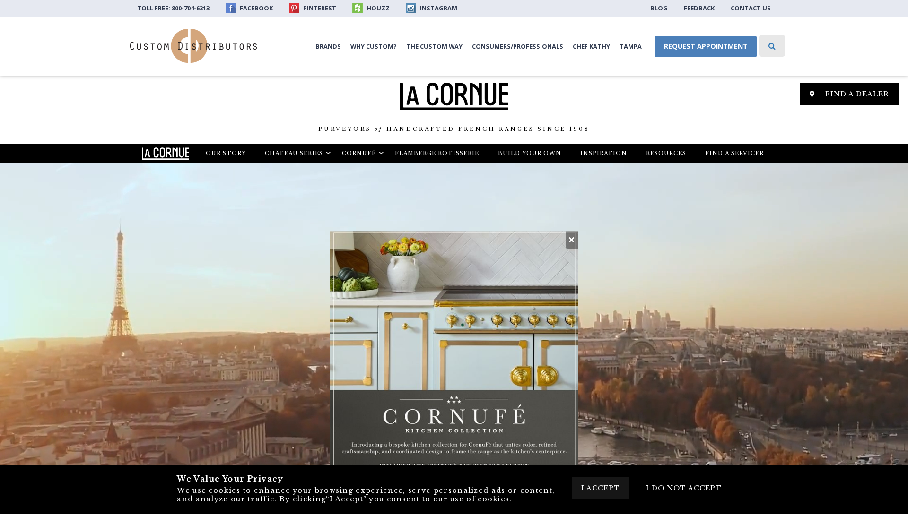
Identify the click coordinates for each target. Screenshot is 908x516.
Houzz (377, 8)
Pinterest (319, 8)
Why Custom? (373, 46)
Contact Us (751, 8)
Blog (659, 8)
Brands (328, 46)
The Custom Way (434, 46)
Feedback (699, 8)
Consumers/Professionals (517, 46)
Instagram (438, 8)
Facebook (255, 8)
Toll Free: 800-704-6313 (173, 8)
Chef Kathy (591, 46)
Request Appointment (706, 46)
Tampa (631, 46)
